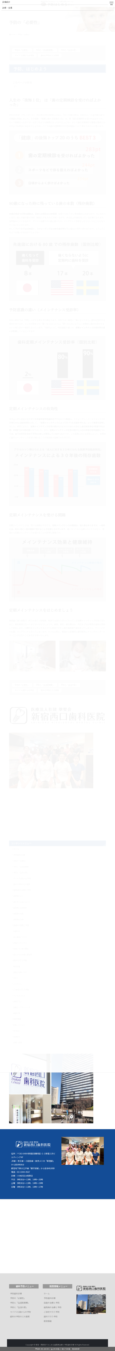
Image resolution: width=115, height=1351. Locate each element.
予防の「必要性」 (18, 1298)
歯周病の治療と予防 (52, 1307)
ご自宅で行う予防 (51, 1311)
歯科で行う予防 (51, 1316)
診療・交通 (7, 7)
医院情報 (48, 1321)
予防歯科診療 (16, 1293)
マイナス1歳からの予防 (20, 1311)
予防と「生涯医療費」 (20, 1302)
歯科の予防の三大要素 (20, 1316)
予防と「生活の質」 (19, 1307)
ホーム (47, 1293)
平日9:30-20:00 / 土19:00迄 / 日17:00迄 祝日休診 (57, 1349)
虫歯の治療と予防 (51, 1302)
